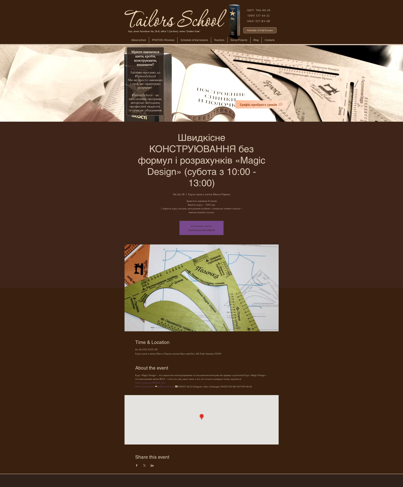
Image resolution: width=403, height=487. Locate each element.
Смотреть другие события (201, 229)
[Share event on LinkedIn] (152, 465)
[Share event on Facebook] (136, 465)
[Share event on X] (144, 465)
